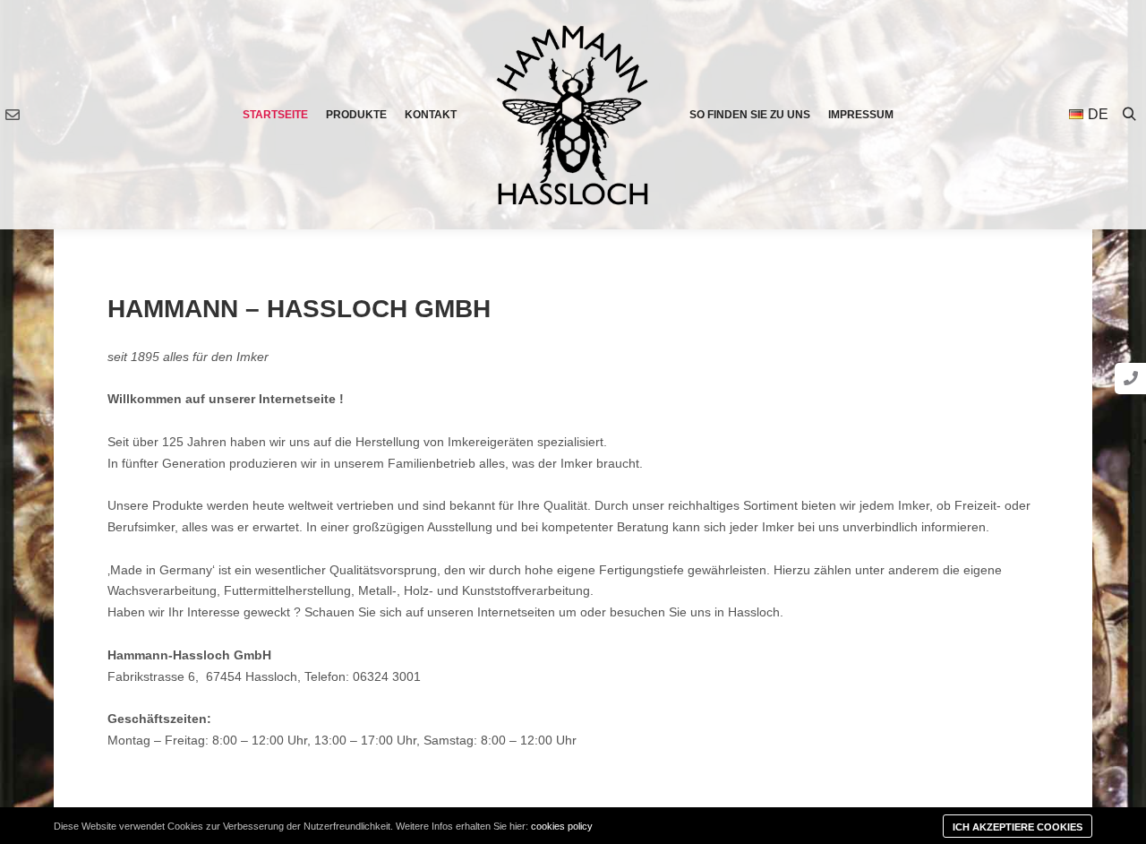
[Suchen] (1129, 114)
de (1098, 114)
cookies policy (562, 826)
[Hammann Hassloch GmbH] (573, 115)
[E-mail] (12, 114)
